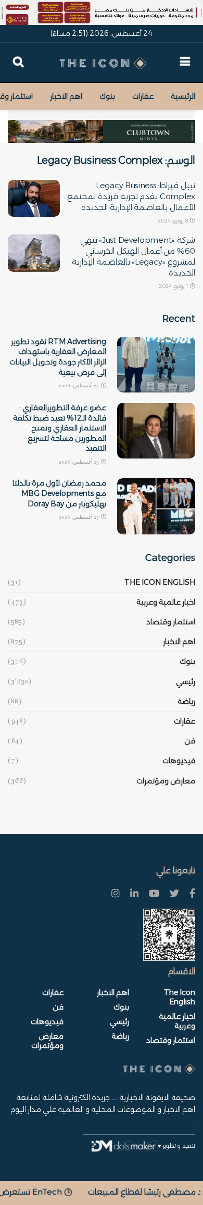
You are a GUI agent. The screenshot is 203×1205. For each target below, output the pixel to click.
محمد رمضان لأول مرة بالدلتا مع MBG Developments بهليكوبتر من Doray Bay (59, 493)
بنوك (107, 96)
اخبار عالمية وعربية (165, 602)
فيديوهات (178, 760)
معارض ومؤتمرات (165, 780)
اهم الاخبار (66, 96)
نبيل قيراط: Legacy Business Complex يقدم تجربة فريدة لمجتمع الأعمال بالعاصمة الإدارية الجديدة (131, 196)
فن (189, 740)
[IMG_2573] (101, 12)
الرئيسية (183, 96)
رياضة (186, 701)
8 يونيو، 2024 (173, 220)
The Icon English (159, 582)
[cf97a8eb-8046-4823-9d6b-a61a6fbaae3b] (101, 126)
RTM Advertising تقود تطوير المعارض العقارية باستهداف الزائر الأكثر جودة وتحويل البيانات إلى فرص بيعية (57, 357)
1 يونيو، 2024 (174, 286)
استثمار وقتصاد (170, 621)
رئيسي (185, 681)
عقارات (143, 96)
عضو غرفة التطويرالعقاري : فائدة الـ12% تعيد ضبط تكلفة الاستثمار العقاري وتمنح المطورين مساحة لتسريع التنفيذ (59, 428)
